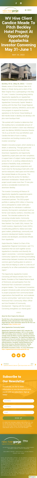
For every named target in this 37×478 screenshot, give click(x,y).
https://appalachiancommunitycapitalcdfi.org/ (15, 349)
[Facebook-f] (16, 3)
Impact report (10, 451)
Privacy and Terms (18, 453)
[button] (14, 355)
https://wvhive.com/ (15, 324)
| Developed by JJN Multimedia (24, 451)
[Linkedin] (21, 3)
